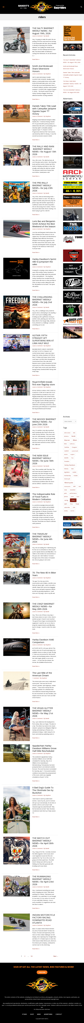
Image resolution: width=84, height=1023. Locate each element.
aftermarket (67, 432)
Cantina (66, 447)
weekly (66, 511)
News (39, 1014)
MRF (74, 486)
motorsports (67, 486)
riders (73, 500)
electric (66, 454)
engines (72, 454)
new (80, 486)
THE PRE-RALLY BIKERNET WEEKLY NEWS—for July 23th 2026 (42, 186)
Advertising (48, 1014)
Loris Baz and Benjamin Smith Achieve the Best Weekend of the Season (43, 224)
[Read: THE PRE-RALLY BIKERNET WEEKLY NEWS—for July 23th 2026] (16, 192)
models (76, 475)
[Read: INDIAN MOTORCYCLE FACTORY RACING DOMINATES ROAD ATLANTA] (16, 922)
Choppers (74, 447)
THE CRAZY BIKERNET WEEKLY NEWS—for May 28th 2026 (43, 606)
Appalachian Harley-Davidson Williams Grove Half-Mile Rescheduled (44, 748)
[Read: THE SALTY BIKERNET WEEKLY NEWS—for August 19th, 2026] (16, 40)
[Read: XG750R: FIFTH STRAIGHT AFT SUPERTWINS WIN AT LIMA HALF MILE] (16, 343)
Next (55, 956)
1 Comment (35, 678)
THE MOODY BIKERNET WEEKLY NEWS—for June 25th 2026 (44, 422)
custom (66, 451)
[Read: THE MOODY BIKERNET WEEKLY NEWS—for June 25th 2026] (16, 434)
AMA (74, 432)
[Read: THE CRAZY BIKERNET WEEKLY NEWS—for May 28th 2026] (16, 610)
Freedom (66, 461)
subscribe (67, 507)
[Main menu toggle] (3, 7)
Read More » (36, 59)
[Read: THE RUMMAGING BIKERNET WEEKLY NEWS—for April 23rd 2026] (16, 885)
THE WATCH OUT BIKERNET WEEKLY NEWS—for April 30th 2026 (43, 842)
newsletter (72, 490)
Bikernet (67, 440)
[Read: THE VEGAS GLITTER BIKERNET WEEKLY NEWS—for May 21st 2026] (16, 724)
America (66, 436)
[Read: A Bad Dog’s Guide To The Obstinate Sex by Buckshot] (16, 809)
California (72, 444)
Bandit (73, 436)
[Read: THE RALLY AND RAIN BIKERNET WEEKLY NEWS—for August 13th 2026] (16, 155)
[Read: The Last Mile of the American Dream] (16, 681)
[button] (81, 7)
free (72, 458)
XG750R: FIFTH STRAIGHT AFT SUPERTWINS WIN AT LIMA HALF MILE (43, 339)
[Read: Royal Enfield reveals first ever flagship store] (16, 388)
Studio (24, 1014)
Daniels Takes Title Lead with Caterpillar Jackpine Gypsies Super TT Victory (44, 109)
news (65, 490)
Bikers (75, 440)
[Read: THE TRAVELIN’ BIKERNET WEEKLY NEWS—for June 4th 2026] (16, 550)
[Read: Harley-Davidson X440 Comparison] (16, 647)
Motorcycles (68, 483)
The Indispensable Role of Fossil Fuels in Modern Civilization (43, 497)
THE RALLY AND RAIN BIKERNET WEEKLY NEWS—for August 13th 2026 (44, 150)
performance (73, 493)
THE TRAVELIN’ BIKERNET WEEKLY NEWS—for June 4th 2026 (42, 537)
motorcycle (67, 479)
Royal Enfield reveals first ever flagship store (43, 383)
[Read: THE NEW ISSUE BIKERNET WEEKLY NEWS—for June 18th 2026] (16, 471)
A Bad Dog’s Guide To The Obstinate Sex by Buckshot (42, 790)
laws (72, 468)
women (72, 511)
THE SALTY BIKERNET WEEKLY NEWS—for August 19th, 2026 (43, 31)
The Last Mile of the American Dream (42, 674)
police (72, 496)
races (77, 496)
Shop (71, 504)
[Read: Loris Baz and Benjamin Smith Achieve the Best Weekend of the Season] (16, 228)
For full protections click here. (42, 1009)
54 (31, 956)
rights (65, 504)
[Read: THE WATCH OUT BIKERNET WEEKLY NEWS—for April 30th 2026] (16, 850)
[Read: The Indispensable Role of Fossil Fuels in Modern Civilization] (16, 501)
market (74, 472)
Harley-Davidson (69, 465)
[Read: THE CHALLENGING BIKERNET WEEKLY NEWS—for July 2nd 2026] (16, 312)
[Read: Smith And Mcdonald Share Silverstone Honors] (16, 73)
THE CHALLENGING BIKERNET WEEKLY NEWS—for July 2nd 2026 (42, 300)
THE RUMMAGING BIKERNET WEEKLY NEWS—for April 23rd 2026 (42, 880)
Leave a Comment (37, 36)
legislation (67, 472)
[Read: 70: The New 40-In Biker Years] (16, 577)
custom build (75, 451)
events (66, 458)
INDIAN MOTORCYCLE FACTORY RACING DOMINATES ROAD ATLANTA (43, 918)
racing (66, 500)
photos (66, 496)
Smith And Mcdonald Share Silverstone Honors (42, 69)
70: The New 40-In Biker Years (44, 574)
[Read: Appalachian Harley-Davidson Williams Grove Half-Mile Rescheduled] (16, 753)
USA (74, 507)
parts (65, 493)
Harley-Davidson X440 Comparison (43, 641)
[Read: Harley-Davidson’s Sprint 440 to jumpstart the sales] (16, 268)
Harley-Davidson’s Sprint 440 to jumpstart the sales (44, 262)
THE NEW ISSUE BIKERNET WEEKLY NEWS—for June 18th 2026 (43, 459)
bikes (65, 444)
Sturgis (77, 504)
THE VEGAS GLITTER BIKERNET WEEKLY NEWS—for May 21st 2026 (42, 712)
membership (67, 475)
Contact (59, 1014)
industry (66, 468)
